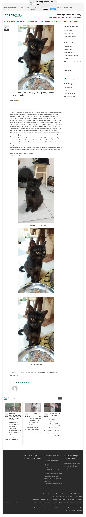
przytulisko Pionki (68, 87)
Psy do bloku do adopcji (44, 504)
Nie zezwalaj (45, 9)
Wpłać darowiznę (56, 21)
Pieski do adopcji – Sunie (70, 52)
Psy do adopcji (11, 21)
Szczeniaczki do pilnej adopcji (72, 39)
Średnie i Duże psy (8, 9)
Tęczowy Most (67, 507)
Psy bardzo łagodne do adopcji (60, 502)
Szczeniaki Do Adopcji (70, 93)
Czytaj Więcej (18, 442)
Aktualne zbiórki (45, 21)
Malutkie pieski (68, 46)
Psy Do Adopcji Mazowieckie (74, 493)
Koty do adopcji (21, 21)
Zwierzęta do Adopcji (14, 375)
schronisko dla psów (69, 96)
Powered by (32, 9)
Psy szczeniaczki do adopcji (74, 502)
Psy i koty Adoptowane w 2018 (74, 504)
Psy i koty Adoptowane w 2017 (58, 504)
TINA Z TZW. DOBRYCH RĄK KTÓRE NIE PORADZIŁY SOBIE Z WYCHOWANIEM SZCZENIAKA (15, 416)
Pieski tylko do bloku (69, 43)
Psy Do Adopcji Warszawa (14, 439)
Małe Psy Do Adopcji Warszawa (66, 7)
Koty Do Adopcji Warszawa (47, 493)
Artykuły (65, 21)
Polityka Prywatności (57, 507)
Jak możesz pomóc (37, 507)
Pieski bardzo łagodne (70, 36)
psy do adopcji (68, 90)
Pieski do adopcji (9, 437)
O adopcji (23, 7)
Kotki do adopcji (68, 33)
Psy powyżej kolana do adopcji (44, 502)
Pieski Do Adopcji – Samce (71, 55)
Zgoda (52, 9)
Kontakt (76, 21)
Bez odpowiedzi (51, 372)
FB (70, 21)
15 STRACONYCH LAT (35, 413)
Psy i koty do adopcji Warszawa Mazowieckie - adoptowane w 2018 (31, 372)
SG (4, 21)
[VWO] (35, 9)
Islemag (5, 502)
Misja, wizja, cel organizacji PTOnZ (11, 7)
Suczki (15, 9)
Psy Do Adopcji (69, 496)
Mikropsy (34, 502)
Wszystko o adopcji (76, 507)
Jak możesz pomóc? (32, 21)
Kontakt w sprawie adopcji (71, 58)
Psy (18, 9)
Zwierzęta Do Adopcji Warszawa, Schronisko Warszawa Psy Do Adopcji (49, 499)
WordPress (15, 502)
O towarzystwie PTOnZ (77, 510)
